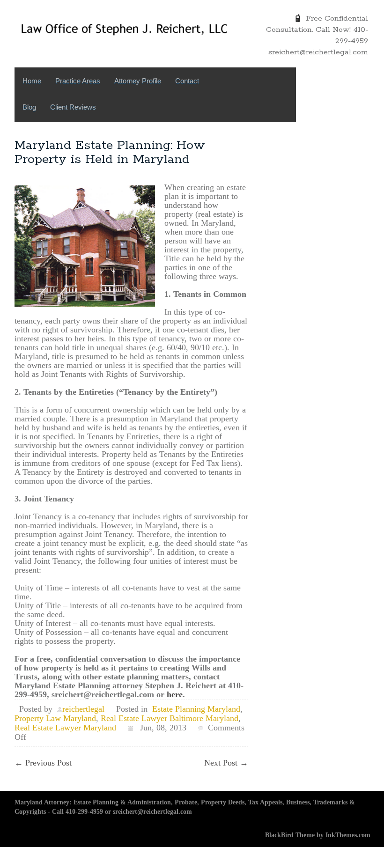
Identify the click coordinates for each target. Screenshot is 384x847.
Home (31, 81)
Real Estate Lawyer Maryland (65, 727)
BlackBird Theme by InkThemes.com (317, 835)
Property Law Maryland (55, 718)
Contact (187, 81)
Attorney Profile (137, 81)
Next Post (226, 762)
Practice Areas (77, 81)
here (175, 694)
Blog (29, 107)
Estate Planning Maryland (196, 709)
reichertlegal (83, 709)
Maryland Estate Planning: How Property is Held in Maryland (110, 152)
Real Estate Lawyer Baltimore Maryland (169, 718)
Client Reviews (73, 107)
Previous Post (43, 762)
